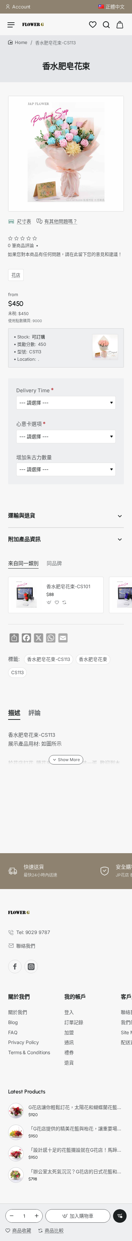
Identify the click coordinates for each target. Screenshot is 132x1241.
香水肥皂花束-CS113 (48, 659)
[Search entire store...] (106, 24)
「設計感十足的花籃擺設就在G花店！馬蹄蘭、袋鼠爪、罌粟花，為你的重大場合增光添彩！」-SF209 (75, 1150)
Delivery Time (33, 390)
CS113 (17, 672)
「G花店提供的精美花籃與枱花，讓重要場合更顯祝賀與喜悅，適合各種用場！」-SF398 (75, 1128)
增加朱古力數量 (34, 457)
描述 (14, 713)
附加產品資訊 (24, 539)
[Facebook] (15, 966)
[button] (77, 1216)
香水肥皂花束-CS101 (68, 586)
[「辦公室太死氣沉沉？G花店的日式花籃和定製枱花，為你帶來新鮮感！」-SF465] (16, 1175)
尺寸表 (24, 221)
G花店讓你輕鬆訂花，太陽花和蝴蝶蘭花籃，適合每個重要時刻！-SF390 (75, 1107)
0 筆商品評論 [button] (21, 245)
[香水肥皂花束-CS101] (26, 595)
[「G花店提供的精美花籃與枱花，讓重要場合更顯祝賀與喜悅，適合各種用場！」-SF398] (16, 1132)
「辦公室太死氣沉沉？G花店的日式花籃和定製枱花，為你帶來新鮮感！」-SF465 (75, 1171)
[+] (36, 1216)
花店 (16, 275)
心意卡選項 (29, 424)
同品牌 (54, 563)
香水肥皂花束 (93, 659)
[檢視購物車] (120, 24)
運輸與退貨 (21, 515)
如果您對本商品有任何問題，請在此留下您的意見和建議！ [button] (65, 254)
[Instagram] (31, 966)
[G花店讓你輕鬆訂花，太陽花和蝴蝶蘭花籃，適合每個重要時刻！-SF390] (16, 1110)
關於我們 (19, 997)
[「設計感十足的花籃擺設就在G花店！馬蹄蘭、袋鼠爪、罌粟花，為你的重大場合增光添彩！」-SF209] (16, 1153)
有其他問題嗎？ (61, 221)
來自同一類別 (23, 563)
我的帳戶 (75, 997)
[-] (11, 1216)
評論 (34, 713)
